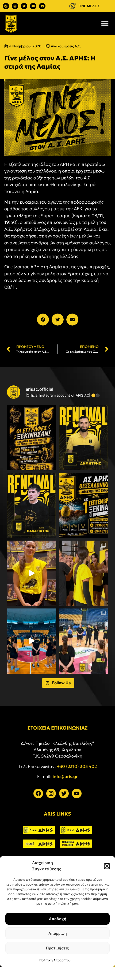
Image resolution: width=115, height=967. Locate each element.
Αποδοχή (57, 918)
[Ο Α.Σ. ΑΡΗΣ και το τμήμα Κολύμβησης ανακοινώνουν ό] (83, 505)
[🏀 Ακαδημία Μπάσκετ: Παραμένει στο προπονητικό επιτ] (83, 437)
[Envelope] (42, 6)
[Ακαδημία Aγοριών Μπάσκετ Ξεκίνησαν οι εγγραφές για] (31, 437)
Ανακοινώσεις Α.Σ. (66, 46)
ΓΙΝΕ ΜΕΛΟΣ (89, 6)
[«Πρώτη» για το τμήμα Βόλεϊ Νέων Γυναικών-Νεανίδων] (83, 573)
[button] (107, 866)
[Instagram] (15, 6)
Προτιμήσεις (57, 948)
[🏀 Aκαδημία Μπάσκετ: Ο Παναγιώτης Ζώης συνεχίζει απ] (31, 505)
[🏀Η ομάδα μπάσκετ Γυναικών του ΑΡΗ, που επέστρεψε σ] (83, 641)
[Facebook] (6, 6)
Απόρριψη (57, 933)
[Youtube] (33, 6)
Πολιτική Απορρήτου (55, 960)
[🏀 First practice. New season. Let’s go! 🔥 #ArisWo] (31, 641)
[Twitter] (24, 6)
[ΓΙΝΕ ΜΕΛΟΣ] (72, 6)
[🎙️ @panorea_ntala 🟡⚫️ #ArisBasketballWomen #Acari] (31, 573)
